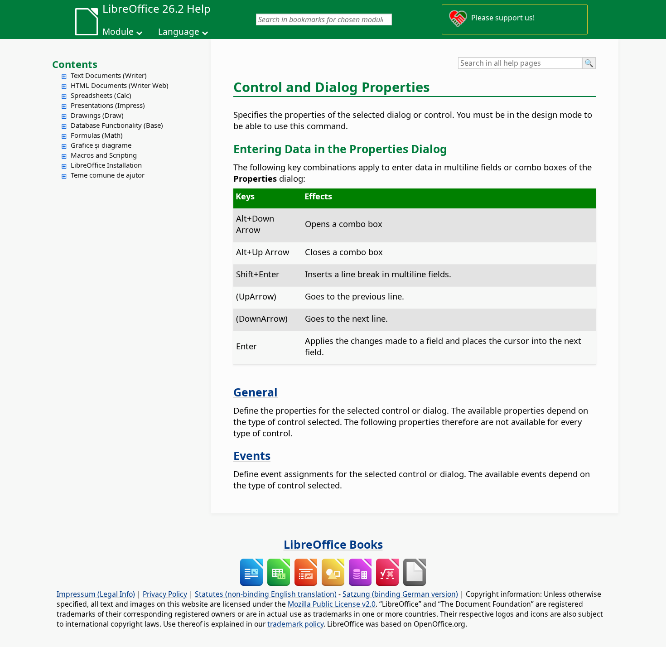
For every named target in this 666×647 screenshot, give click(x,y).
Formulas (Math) (97, 135)
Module (118, 32)
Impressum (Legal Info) (96, 594)
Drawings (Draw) (97, 115)
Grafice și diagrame (101, 145)
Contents (74, 64)
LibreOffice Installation (106, 164)
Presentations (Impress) (108, 105)
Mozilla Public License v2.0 (332, 604)
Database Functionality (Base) (117, 125)
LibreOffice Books (333, 544)
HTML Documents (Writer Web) (120, 85)
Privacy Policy (165, 594)
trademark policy (295, 624)
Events (251, 455)
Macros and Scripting (104, 154)
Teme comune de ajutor (108, 174)
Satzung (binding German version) (400, 594)
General (255, 392)
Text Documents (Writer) (109, 75)
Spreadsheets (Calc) (101, 95)
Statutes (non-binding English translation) (266, 594)
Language (178, 32)
